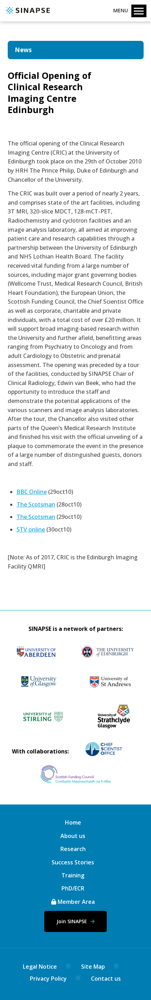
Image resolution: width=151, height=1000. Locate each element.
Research (73, 849)
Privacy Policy (48, 978)
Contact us (106, 978)
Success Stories (73, 862)
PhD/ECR (72, 888)
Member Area (75, 902)
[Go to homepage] (27, 14)
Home (73, 822)
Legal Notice (40, 966)
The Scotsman (36, 504)
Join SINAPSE (72, 921)
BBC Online (32, 492)
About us (72, 836)
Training (72, 875)
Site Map (93, 966)
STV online (31, 529)
